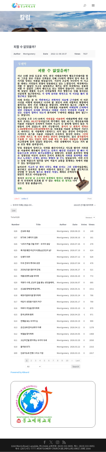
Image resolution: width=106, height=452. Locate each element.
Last (78, 360)
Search (76, 366)
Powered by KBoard (20, 372)
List (13, 210)
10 (67, 360)
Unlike (24, 198)
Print (90, 198)
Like (16, 198)
